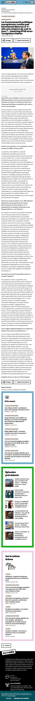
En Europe (8, 596)
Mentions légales (14, 680)
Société (8, 574)
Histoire (3, 390)
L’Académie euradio (15, 679)
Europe (9, 390)
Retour (7, 645)
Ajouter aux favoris (23, 40)
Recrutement (13, 677)
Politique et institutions (8, 16)
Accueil (3, 8)
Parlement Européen (19, 390)
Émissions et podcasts (8, 10)
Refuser (8, 698)
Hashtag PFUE (5, 11)
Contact (12, 675)
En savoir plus (12, 695)
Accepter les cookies (21, 698)
